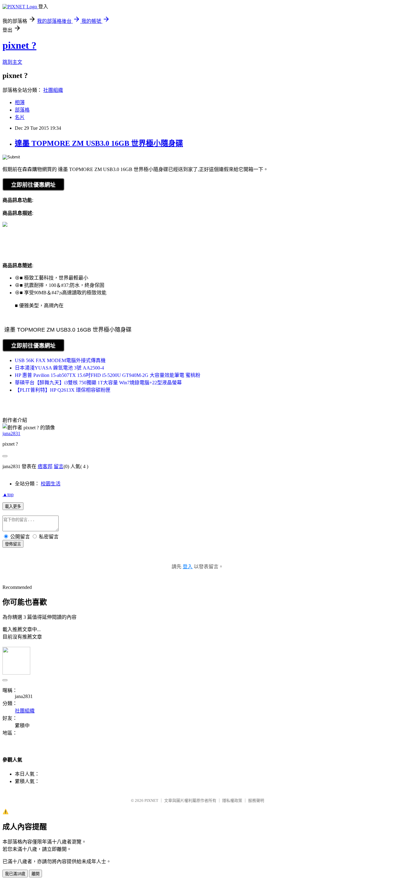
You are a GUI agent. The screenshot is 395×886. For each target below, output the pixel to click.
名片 (20, 117)
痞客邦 (45, 466)
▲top (8, 494)
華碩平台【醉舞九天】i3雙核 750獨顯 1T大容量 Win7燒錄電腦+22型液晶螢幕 (98, 382)
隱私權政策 (232, 800)
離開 (35, 874)
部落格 (22, 109)
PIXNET (151, 800)
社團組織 (53, 90)
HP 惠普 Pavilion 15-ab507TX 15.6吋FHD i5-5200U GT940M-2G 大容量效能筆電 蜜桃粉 (107, 375)
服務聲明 (256, 800)
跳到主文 (12, 62)
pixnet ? (19, 45)
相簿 (20, 102)
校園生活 (50, 483)
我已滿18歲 (15, 874)
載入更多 (13, 506)
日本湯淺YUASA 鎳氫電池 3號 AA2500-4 (59, 367)
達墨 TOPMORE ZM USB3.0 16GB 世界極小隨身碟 (99, 143)
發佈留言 (13, 544)
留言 (59, 466)
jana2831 (11, 433)
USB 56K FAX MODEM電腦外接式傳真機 (60, 360)
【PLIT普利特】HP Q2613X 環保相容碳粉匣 (62, 390)
